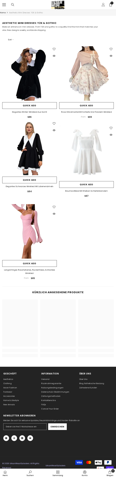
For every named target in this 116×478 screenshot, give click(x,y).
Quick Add (29, 105)
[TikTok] (22, 438)
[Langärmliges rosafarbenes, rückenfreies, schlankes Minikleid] (29, 231)
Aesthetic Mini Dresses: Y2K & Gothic (26, 12)
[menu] (4, 4)
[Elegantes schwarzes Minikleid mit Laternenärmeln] (29, 148)
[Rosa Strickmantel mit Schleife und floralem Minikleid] (86, 73)
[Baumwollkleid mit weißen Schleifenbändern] (86, 152)
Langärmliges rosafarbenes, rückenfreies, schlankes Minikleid (29, 271)
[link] (20, 350)
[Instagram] (6, 438)
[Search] (12, 4)
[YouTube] (30, 438)
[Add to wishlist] (54, 49)
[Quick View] (54, 56)
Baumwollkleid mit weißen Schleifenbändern (86, 191)
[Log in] (103, 4)
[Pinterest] (14, 438)
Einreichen (57, 426)
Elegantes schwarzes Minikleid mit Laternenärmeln (29, 186)
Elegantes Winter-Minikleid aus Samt (29, 112)
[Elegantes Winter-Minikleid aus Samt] (29, 73)
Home (3, 12)
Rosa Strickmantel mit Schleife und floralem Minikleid (86, 112)
